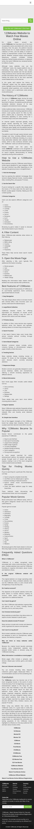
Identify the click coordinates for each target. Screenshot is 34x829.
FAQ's (4, 789)
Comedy (15, 787)
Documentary (17, 791)
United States (27, 787)
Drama (15, 789)
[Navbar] (30, 2)
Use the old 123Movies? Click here (17, 28)
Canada (25, 791)
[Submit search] (30, 20)
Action (15, 785)
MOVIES (4, 785)
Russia (25, 793)
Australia (25, 789)
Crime (14, 793)
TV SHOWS (5, 787)
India (24, 785)
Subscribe (28, 807)
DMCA (4, 791)
